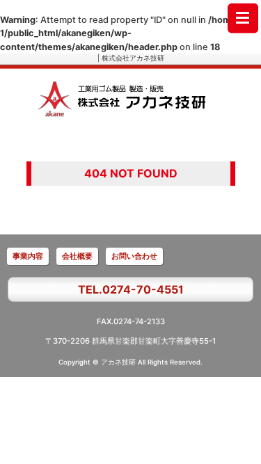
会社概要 (77, 256)
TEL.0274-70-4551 (131, 289)
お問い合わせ (134, 256)
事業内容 (28, 256)
